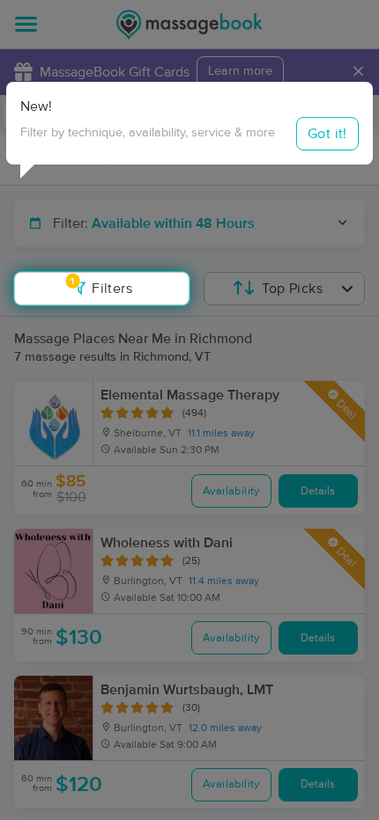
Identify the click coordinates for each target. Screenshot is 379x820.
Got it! (327, 134)
